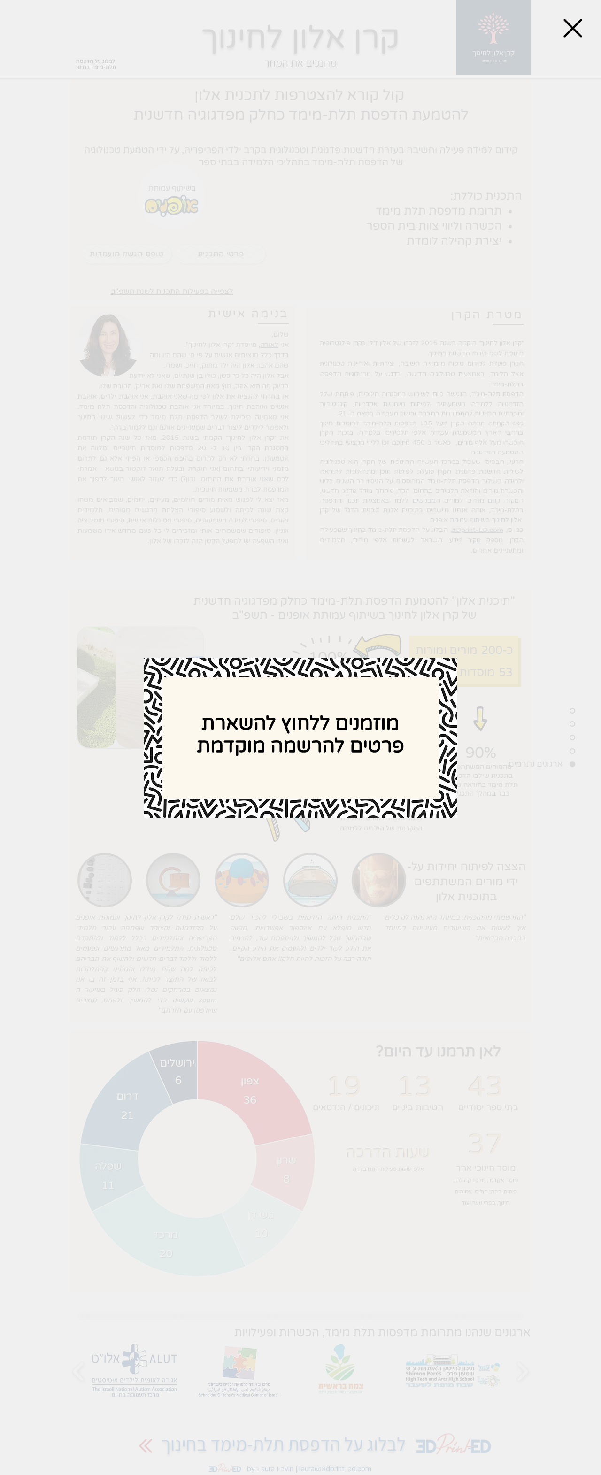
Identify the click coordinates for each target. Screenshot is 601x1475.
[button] (572, 28)
